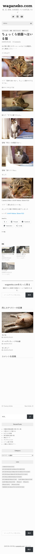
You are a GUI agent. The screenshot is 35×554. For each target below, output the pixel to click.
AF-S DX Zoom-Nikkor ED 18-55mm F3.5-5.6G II (14, 474)
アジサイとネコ (8, 440)
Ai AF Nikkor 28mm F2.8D (25, 479)
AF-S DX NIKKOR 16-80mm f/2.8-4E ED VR (13, 469)
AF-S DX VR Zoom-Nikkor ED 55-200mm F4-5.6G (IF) (16, 471)
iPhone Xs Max (15, 484)
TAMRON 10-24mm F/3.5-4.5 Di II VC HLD (13, 487)
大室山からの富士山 (10, 431)
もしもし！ (6, 348)
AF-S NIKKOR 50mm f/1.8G (9, 479)
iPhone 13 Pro (6, 484)
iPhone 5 (19, 482)
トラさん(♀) (5, 30)
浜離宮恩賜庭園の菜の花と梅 (12, 429)
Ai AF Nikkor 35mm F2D (15, 213)
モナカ (4, 335)
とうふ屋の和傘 (8, 442)
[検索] (30, 416)
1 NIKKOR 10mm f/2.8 (8, 466)
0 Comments (17, 42)
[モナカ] (17, 332)
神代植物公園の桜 (9, 435)
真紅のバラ (7, 437)
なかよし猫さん (21, 254)
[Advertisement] (17, 509)
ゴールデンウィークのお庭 (11, 341)
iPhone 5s (25, 482)
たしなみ (4, 270)
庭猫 (11, 30)
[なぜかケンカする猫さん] (8, 249)
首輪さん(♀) (25, 30)
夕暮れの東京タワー (10, 444)
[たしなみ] (8, 266)
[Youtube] (22, 16)
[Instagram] (17, 16)
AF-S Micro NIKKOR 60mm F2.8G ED (12, 477)
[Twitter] (13, 16)
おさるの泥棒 (8, 433)
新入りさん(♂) (17, 30)
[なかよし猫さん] (23, 249)
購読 (29, 295)
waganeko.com (17, 6)
